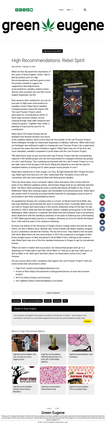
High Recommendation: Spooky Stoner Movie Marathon (23, 389)
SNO (62, 422)
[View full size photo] (73, 101)
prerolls (48, 301)
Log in (66, 422)
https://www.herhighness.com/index (45, 281)
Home (61, 10)
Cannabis (16, 301)
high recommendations (32, 301)
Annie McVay (16, 67)
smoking (57, 301)
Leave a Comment (53, 293)
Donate (87, 321)
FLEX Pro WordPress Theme (51, 422)
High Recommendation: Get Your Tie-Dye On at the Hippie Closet (24, 356)
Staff (57, 409)
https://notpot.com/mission (36, 277)
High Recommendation (52, 51)
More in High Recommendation (28, 331)
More (69, 10)
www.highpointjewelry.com (46, 268)
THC (65, 301)
